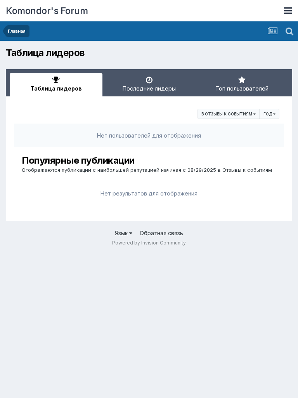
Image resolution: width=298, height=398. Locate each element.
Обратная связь (161, 233)
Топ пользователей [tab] (242, 88)
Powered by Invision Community (149, 243)
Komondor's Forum (47, 10)
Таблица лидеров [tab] (56, 88)
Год (268, 114)
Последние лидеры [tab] (149, 88)
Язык (122, 233)
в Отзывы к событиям (227, 114)
